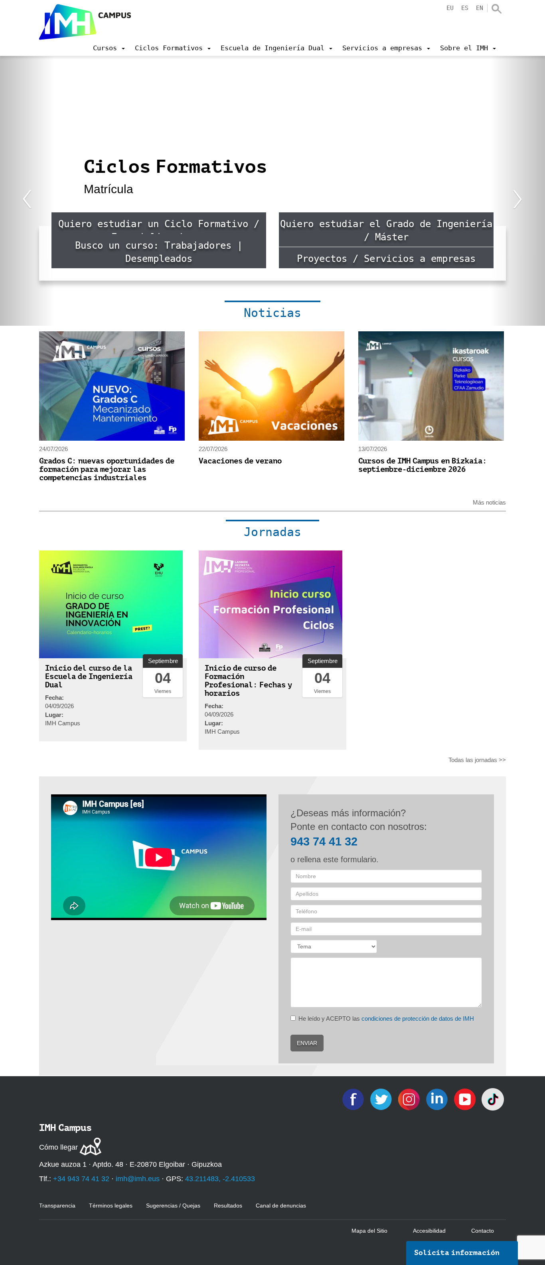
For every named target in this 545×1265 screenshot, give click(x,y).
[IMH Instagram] (410, 1098)
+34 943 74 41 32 (81, 1179)
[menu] (109, 48)
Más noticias (489, 502)
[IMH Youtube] (466, 1098)
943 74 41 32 (323, 841)
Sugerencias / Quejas (173, 1205)
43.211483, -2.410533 (220, 1179)
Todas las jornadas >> (477, 759)
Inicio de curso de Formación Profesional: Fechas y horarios (248, 680)
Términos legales (110, 1205)
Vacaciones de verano (240, 461)
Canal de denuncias (281, 1205)
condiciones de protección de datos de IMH (417, 1018)
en (479, 8)
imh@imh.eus (138, 1179)
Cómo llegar (58, 1147)
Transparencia (57, 1205)
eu (450, 8)
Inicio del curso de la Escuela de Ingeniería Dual (88, 676)
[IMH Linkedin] (438, 1098)
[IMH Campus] (85, 22)
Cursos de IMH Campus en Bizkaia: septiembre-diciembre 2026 (422, 465)
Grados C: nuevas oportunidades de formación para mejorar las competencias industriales (106, 469)
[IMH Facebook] (354, 1098)
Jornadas (272, 532)
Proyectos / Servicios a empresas (386, 258)
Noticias (272, 313)
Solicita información (457, 1253)
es (464, 8)
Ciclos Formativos (175, 166)
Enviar (307, 1043)
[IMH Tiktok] (493, 1098)
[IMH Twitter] (382, 1098)
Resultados (228, 1205)
